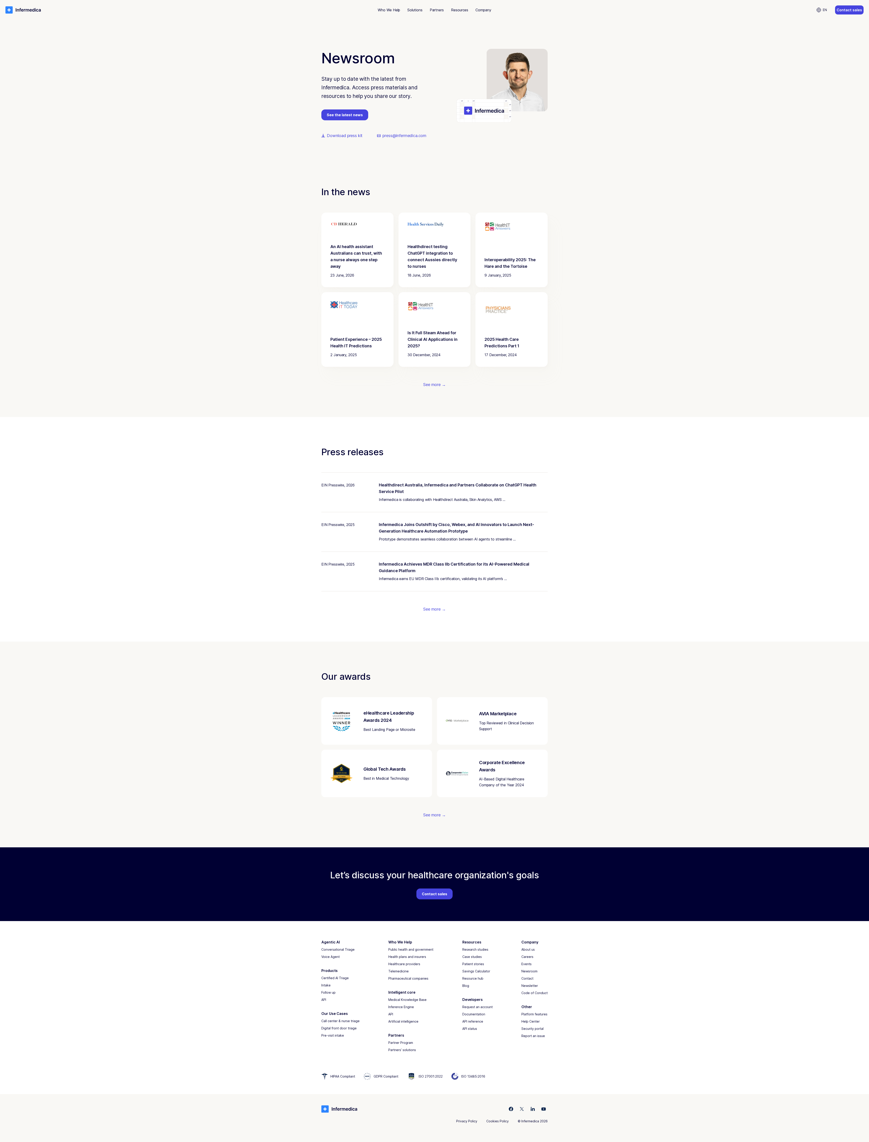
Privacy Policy (466, 1121)
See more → (434, 384)
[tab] (389, 10)
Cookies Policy (497, 1121)
